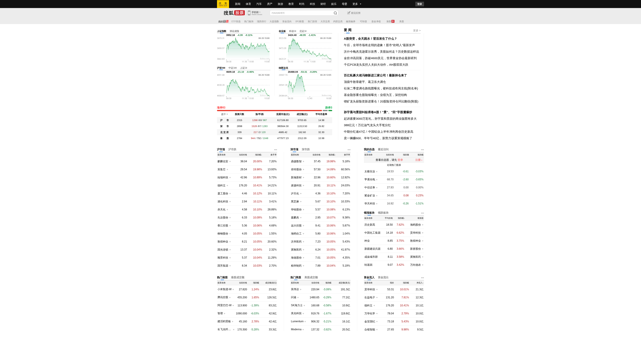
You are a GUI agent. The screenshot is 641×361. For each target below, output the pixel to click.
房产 (269, 4)
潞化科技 (223, 201)
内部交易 (338, 21)
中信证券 (369, 187)
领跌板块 (383, 212)
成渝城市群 (371, 256)
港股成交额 (237, 277)
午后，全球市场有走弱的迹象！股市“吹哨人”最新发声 (379, 45)
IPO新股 (299, 21)
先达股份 (223, 217)
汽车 (259, 4)
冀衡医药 (296, 249)
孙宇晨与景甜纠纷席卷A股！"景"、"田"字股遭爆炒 (378, 112)
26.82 (321, 126)
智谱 (220, 313)
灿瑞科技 (223, 177)
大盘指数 (274, 21)
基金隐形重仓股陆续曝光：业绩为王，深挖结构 (375, 95)
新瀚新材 (296, 177)
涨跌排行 (261, 21)
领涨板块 (369, 212)
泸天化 (295, 193)
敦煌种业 (223, 241)
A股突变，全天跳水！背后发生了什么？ (370, 38)
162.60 (302, 132)
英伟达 (295, 289)
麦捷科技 (296, 185)
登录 (419, 4)
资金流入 (369, 277)
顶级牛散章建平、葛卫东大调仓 (365, 82)
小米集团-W (225, 289)
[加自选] (230, 161)
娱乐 (334, 4)
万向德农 (415, 264)
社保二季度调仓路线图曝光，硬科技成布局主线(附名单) (381, 88)
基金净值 (376, 21)
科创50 (292, 31)
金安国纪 (369, 321)
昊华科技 (415, 232)
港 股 (224, 138)
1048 (265, 138)
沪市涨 (221, 149)
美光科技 (296, 313)
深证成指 (234, 31)
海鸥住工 (296, 233)
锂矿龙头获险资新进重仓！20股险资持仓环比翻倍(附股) (381, 101)
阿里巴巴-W (225, 305)
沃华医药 (296, 241)
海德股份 (296, 257)
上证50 (243, 68)
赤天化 (222, 209)
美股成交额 (311, 277)
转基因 (368, 264)
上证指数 (221, 31)
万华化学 (369, 313)
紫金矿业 (369, 195)
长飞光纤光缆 (225, 329)
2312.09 (302, 138)
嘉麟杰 (295, 217)
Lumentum (297, 321)
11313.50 (302, 126)
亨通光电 (369, 179)
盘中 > (224, 114)
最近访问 (383, 149)
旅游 (280, 4)
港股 (388, 21)
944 (253, 138)
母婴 (344, 4)
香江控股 (223, 225)
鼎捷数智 (296, 161)
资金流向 (287, 21)
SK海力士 (297, 305)
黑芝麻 (295, 201)
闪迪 (293, 297)
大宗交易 (325, 21)
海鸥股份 (415, 224)
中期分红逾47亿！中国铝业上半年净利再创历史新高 (378, 131)
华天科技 (369, 203)
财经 (323, 4)
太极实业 (369, 171)
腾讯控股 (223, 297)
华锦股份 (296, 209)
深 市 (224, 126)
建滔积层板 (224, 321)
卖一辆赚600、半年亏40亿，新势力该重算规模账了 (378, 138)
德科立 (222, 185)
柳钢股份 (223, 233)
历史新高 (369, 224)
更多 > (417, 30)
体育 (248, 4)
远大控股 (296, 225)
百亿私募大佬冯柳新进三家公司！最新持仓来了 (375, 75)
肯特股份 (296, 169)
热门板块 (249, 21)
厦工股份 (223, 193)
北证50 (302, 31)
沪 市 (224, 120)
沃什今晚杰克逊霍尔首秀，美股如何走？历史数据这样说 (381, 51)
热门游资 (312, 21)
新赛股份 (415, 248)
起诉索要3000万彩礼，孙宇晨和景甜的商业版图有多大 (380, 118)
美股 (401, 21)
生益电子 (369, 297)
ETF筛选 (236, 21)
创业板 (282, 31)
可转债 (363, 21)
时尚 (301, 4)
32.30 (321, 132)
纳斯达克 (283, 68)
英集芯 (222, 169)
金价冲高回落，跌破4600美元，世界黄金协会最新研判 (380, 58)
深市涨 (294, 149)
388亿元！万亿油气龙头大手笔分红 (367, 125)
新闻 (237, 4)
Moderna (296, 329)
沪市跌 (232, 149)
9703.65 (302, 120)
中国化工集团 (372, 232)
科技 (312, 4)
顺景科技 (223, 257)
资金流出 (383, 277)
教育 (291, 4)
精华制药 (296, 265)
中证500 (233, 68)
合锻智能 (369, 329)
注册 (418, 159)
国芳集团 (223, 265)
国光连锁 (223, 249)
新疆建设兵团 (372, 248)
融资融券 (350, 21)
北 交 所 (224, 132)
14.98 (321, 120)
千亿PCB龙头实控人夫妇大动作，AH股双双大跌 (376, 64)
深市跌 (306, 149)
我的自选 (369, 149)
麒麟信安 (223, 161)
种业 (367, 240)
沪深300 (221, 68)
